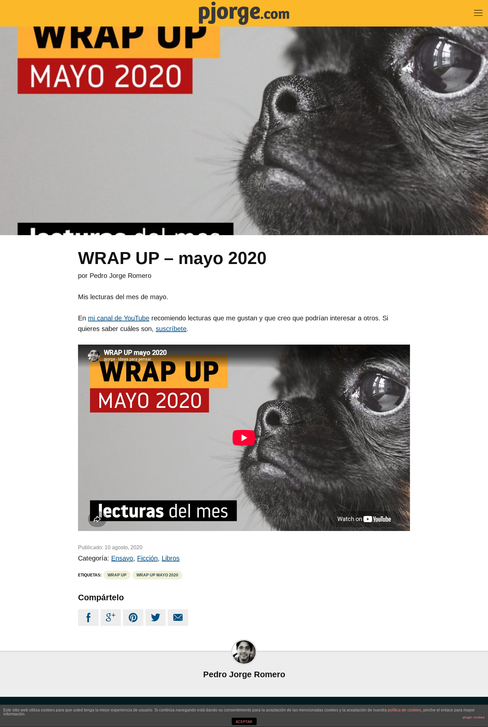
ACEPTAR (244, 722)
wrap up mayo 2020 (157, 575)
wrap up (117, 575)
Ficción (147, 558)
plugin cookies (474, 717)
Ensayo (122, 558)
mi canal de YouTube (118, 318)
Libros (171, 558)
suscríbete (171, 328)
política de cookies (404, 710)
